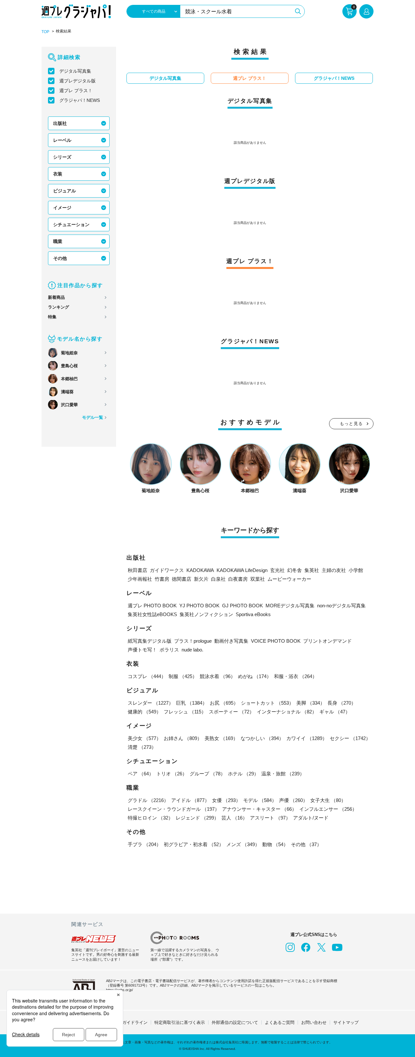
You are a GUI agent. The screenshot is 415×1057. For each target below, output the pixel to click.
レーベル (62, 140)
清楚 (142, 747)
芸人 (234, 817)
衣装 (57, 173)
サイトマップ (346, 1022)
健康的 (144, 711)
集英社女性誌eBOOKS (152, 614)
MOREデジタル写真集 (290, 605)
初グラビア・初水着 (194, 844)
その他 (60, 258)
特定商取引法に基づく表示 (179, 1022)
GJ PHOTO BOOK (242, 605)
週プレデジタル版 (77, 80)
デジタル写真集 (75, 71)
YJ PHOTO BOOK (199, 605)
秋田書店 (137, 570)
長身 (341, 703)
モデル (260, 800)
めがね (254, 676)
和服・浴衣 (295, 676)
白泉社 (218, 579)
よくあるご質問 (279, 1022)
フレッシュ (185, 711)
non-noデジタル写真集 (341, 605)
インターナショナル (287, 711)
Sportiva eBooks (253, 614)
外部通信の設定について (235, 1022)
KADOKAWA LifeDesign (242, 570)
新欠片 (201, 579)
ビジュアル (64, 190)
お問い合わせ (313, 1022)
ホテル (243, 773)
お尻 (224, 703)
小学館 (356, 570)
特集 (52, 316)
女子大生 (328, 800)
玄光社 (277, 570)
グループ (207, 773)
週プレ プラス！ (75, 90)
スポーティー (231, 711)
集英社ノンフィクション (206, 614)
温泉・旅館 (282, 773)
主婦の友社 (334, 570)
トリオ (171, 773)
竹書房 (162, 579)
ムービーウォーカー (289, 579)
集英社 (311, 570)
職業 (57, 241)
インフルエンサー (328, 809)
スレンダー (150, 703)
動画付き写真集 (231, 641)
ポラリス (169, 649)
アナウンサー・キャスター (259, 809)
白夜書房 (238, 579)
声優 (293, 800)
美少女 (144, 738)
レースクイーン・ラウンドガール (173, 809)
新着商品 (56, 297)
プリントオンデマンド (327, 641)
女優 (226, 800)
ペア (141, 773)
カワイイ (306, 738)
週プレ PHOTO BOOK (152, 605)
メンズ (243, 844)
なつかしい (262, 738)
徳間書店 (181, 579)
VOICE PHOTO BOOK (276, 641)
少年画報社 (140, 579)
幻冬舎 (294, 570)
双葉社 (257, 579)
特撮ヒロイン (150, 817)
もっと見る (351, 423)
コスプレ (147, 676)
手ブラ (144, 844)
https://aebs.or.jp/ (119, 990)
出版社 (60, 123)
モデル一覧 (92, 417)
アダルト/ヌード (310, 817)
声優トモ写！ (142, 649)
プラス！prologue (193, 641)
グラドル (148, 800)
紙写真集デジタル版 (150, 641)
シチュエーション (71, 224)
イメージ (62, 207)
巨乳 (191, 703)
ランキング (58, 307)
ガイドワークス (167, 570)
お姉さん (183, 738)
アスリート (270, 817)
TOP (45, 32)
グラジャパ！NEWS (79, 100)
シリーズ (62, 157)
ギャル (334, 711)
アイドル (190, 800)
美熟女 (221, 738)
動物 (275, 844)
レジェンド (197, 817)
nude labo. (192, 649)
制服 (183, 676)
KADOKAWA (200, 570)
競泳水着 (217, 676)
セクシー (350, 738)
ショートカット (267, 703)
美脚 (310, 703)
